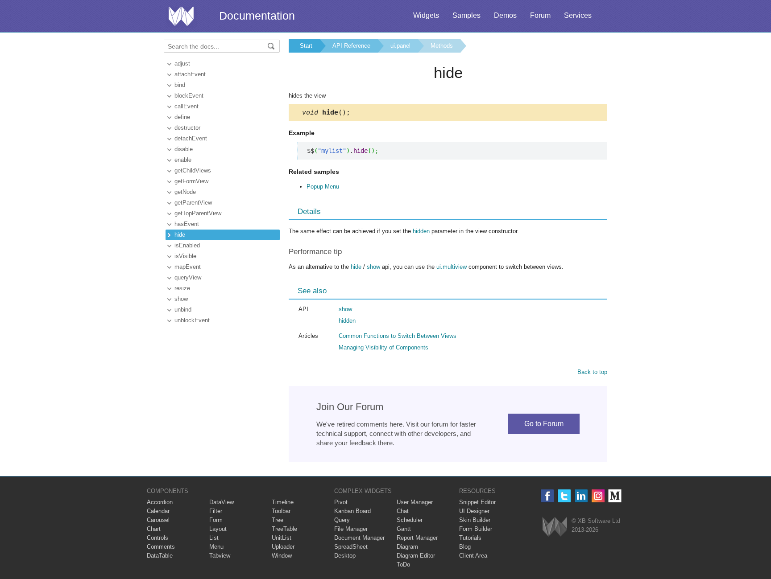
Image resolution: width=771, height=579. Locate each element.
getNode (185, 192)
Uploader (283, 546)
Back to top (592, 372)
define (182, 117)
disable (183, 149)
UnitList (281, 537)
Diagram (407, 546)
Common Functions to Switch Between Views (397, 336)
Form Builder (475, 529)
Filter (215, 511)
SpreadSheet (351, 546)
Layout (218, 529)
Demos (505, 15)
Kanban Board (352, 511)
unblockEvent (192, 320)
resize (182, 288)
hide (179, 234)
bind (179, 85)
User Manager (415, 502)
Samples (466, 15)
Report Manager (417, 537)
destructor (187, 127)
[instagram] (598, 496)
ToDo (403, 564)
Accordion (160, 502)
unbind (182, 309)
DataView (221, 502)
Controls (157, 537)
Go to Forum (544, 423)
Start (306, 45)
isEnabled (187, 245)
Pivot (341, 502)
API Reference (351, 45)
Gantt (404, 529)
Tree (277, 520)
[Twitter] (564, 496)
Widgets (426, 15)
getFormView (191, 181)
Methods (442, 45)
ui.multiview (451, 266)
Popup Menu (323, 186)
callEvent (186, 106)
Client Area (473, 555)
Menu (216, 546)
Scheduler (410, 520)
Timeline (283, 502)
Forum (540, 15)
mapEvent (187, 266)
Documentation (257, 15)
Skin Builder (474, 520)
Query (342, 520)
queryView (187, 277)
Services (578, 15)
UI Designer (474, 511)
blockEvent (188, 95)
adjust (182, 63)
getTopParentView (197, 213)
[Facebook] (547, 496)
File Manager (351, 529)
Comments (161, 546)
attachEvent (190, 74)
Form (216, 520)
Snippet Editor (477, 502)
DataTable (160, 555)
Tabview (219, 555)
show (181, 299)
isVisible (185, 256)
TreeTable (284, 529)
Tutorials (470, 537)
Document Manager (359, 537)
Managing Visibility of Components (383, 347)
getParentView (193, 202)
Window (282, 555)
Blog (465, 546)
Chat (403, 511)
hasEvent (186, 224)
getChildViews (192, 170)
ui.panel (400, 45)
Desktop (345, 555)
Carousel (158, 520)
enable (182, 159)
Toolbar (281, 511)
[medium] (615, 496)
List (214, 537)
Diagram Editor (416, 555)
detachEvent (190, 138)
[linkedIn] (581, 496)
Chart (154, 529)
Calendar (158, 511)
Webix (555, 527)
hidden (421, 231)
